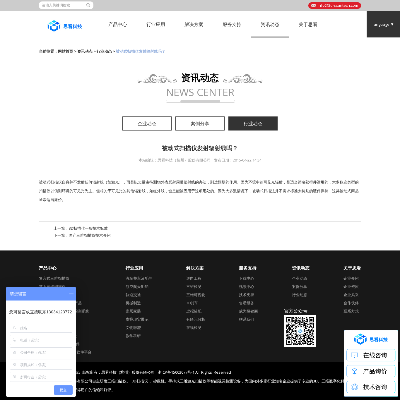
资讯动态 (270, 24)
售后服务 (246, 302)
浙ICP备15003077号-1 (176, 372)
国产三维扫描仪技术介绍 (90, 235)
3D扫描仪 (140, 381)
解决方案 (193, 24)
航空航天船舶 (137, 286)
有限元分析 (195, 319)
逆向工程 (193, 278)
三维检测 (193, 286)
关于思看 (308, 24)
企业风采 (351, 294)
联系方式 (351, 311)
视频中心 (246, 286)
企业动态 (147, 123)
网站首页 (65, 51)
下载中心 (246, 278)
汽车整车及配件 (139, 278)
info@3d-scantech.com (338, 5)
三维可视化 (195, 294)
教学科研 (133, 335)
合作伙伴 (351, 302)
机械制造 (133, 302)
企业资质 (351, 286)
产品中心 (117, 24)
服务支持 (232, 24)
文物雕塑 (133, 327)
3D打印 (192, 302)
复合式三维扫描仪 (54, 278)
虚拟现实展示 (137, 319)
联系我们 (246, 319)
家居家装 (133, 311)
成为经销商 (248, 311)
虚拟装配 (193, 311)
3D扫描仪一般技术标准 (88, 228)
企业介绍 (351, 278)
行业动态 (104, 51)
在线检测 (193, 327)
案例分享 (200, 123)
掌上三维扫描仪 (52, 286)
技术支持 (246, 294)
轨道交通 (133, 294)
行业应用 (155, 24)
